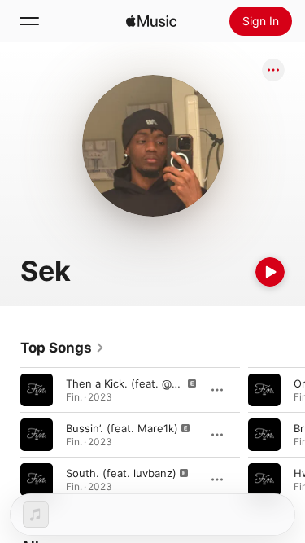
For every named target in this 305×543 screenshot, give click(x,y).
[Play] (270, 272)
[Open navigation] (29, 21)
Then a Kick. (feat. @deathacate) (149, 383)
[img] (151, 21)
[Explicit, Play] (36, 390)
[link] (62, 348)
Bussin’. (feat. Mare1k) (122, 428)
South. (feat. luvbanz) (121, 473)
